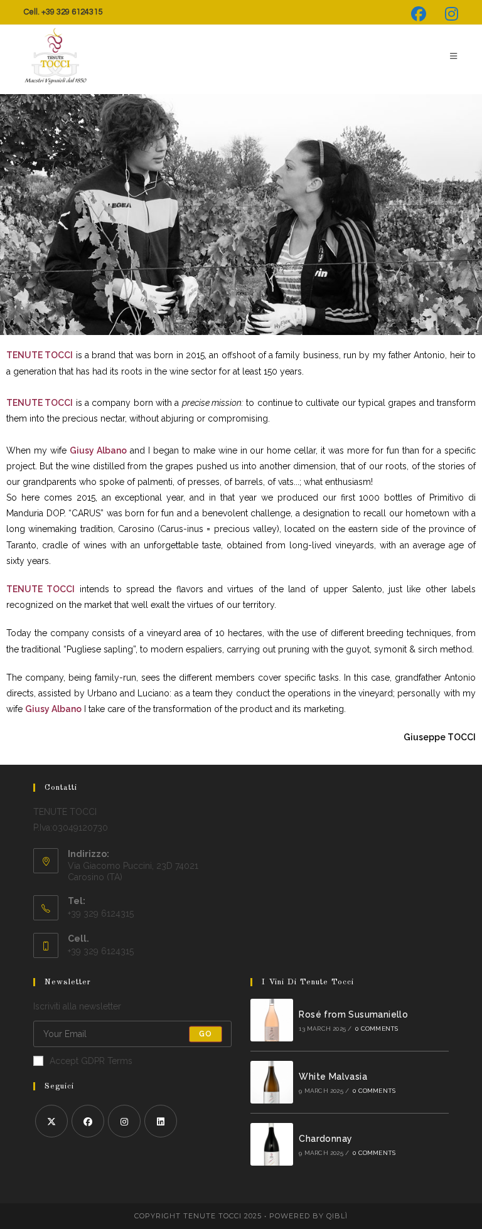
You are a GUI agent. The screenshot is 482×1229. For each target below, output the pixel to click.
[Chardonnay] (271, 1144)
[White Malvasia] (271, 1082)
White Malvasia (333, 1077)
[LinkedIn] (160, 1121)
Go (205, 1033)
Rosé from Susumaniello (353, 1014)
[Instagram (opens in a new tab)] (447, 13)
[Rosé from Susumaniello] (271, 1020)
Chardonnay (325, 1139)
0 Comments (376, 1028)
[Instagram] (124, 1121)
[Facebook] (88, 1121)
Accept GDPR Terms (91, 1061)
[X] (51, 1121)
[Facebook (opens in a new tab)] (419, 13)
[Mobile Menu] (449, 56)
